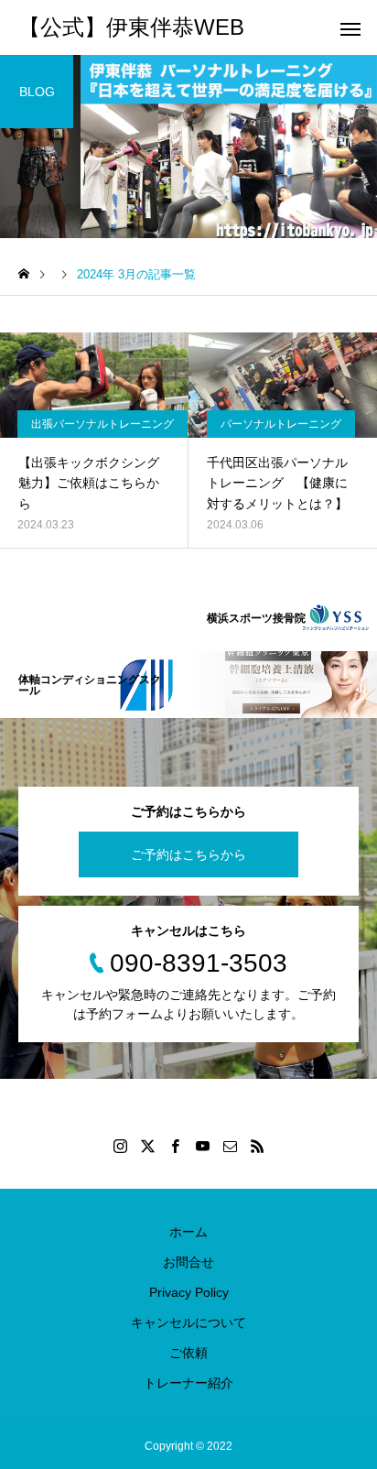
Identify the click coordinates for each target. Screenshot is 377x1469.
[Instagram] (120, 1146)
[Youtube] (202, 1146)
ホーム (188, 1231)
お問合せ (188, 1262)
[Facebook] (175, 1146)
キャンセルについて (188, 1322)
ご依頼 (188, 1352)
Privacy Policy (189, 1292)
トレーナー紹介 (188, 1383)
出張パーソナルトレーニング (102, 424)
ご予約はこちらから (188, 854)
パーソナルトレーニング (281, 424)
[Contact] (230, 1146)
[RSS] (257, 1146)
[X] (147, 1146)
